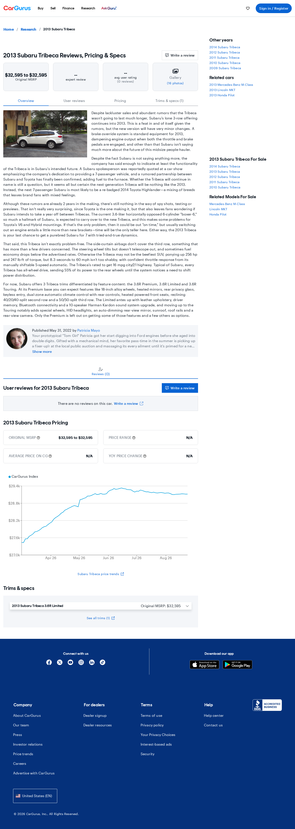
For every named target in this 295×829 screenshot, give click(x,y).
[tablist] (100, 100)
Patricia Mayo (88, 330)
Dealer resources (97, 725)
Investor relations (28, 744)
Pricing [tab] (120, 100)
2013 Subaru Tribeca (224, 171)
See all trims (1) (98, 618)
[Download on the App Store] (204, 665)
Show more (42, 351)
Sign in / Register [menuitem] (273, 8)
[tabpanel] (100, 395)
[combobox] (35, 796)
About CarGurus (27, 715)
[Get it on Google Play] (237, 665)
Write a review (183, 55)
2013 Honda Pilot (222, 95)
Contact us (213, 725)
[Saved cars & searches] (247, 8)
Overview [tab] (26, 100)
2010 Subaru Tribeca (224, 63)
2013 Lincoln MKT (222, 90)
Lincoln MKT (218, 209)
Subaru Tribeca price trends (98, 574)
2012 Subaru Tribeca (224, 52)
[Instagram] (81, 664)
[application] (100, 518)
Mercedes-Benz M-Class (227, 204)
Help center (214, 715)
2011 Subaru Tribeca (224, 57)
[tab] (100, 371)
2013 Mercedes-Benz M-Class (231, 84)
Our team (21, 725)
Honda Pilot (217, 214)
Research (28, 29)
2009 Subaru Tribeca (225, 68)
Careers (19, 763)
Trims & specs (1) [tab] (169, 100)
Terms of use (151, 715)
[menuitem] (40, 8)
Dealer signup (95, 715)
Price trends (23, 754)
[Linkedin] (92, 664)
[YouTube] (70, 664)
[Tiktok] (102, 664)
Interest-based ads (156, 744)
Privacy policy (152, 725)
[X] (59, 664)
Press (17, 734)
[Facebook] (49, 664)
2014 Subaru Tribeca (224, 47)
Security (148, 754)
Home (8, 29)
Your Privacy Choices (158, 734)
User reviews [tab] (74, 100)
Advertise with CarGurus (34, 773)
